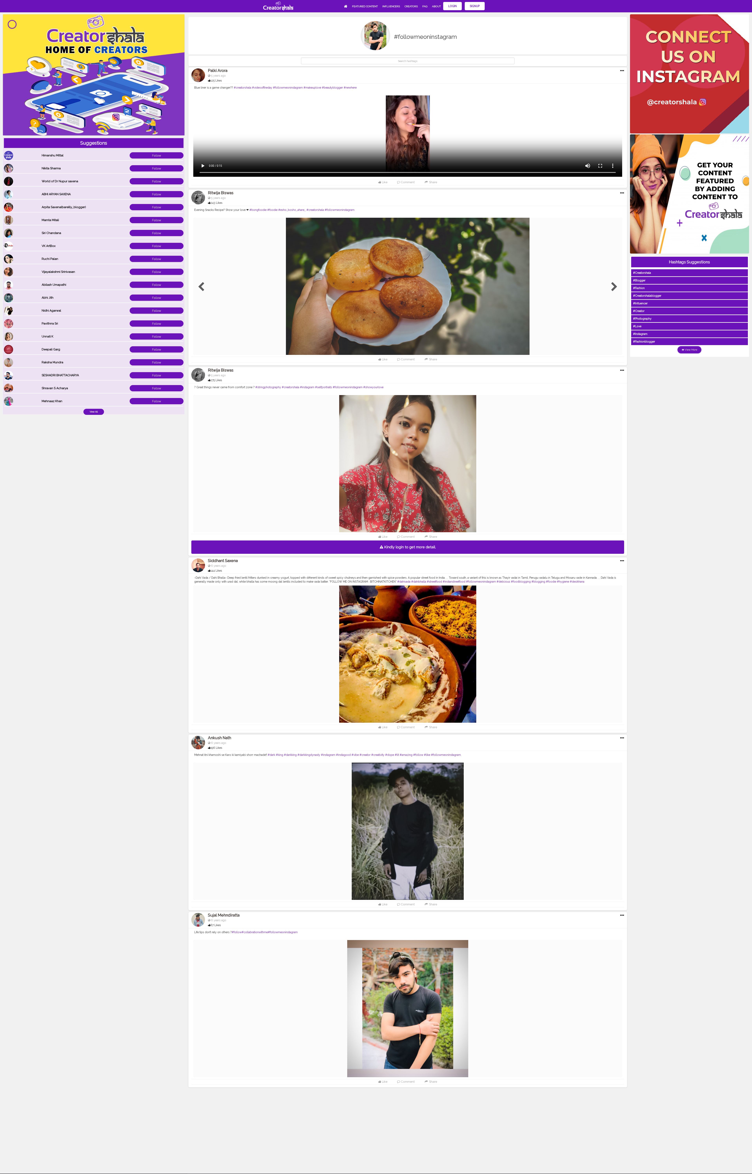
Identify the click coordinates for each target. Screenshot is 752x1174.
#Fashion (639, 288)
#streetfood (434, 581)
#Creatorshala (642, 272)
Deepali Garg (51, 349)
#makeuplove (312, 87)
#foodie (272, 209)
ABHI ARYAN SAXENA (56, 194)
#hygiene (563, 581)
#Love (637, 326)
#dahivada (403, 581)
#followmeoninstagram (288, 87)
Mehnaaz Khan (52, 401)
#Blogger (639, 280)
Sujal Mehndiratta (224, 915)
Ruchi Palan (50, 259)
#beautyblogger (332, 87)
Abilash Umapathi (54, 284)
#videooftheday (262, 87)
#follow (418, 754)
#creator (365, 754)
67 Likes (216, 925)
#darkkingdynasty (308, 754)
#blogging (538, 581)
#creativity (377, 754)
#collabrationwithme (255, 932)
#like (427, 754)
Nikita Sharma (51, 168)
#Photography (642, 318)
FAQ (424, 6)
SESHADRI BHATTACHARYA (60, 375)
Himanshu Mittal (52, 155)
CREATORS (411, 6)
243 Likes (216, 202)
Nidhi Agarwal (51, 310)
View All (94, 412)
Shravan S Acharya (55, 388)
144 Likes (216, 570)
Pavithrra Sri (50, 323)
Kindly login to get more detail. (409, 547)
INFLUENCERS (391, 6)
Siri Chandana (51, 233)
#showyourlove (373, 387)
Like (384, 182)
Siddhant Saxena (223, 560)
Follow (156, 155)
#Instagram (640, 333)
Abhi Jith (47, 297)
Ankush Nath (219, 737)
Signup (475, 6)
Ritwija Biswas (220, 192)
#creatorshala (242, 87)
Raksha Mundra (52, 362)
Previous (201, 287)
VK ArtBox (49, 246)
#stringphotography (268, 387)
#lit (397, 754)
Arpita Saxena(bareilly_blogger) (64, 207)
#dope (389, 754)
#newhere (350, 87)
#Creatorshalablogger (647, 295)
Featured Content (365, 6)
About (436, 6)
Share (432, 182)
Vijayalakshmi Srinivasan (58, 272)
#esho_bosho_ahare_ (292, 209)
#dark (271, 754)
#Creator (638, 311)
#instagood (343, 754)
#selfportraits (323, 387)
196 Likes (216, 747)
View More (690, 349)
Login (452, 6)
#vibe (355, 754)
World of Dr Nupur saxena (60, 181)
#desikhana (577, 581)
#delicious (503, 581)
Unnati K (47, 336)
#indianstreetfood (454, 581)
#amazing (406, 754)
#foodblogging (521, 581)
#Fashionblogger (644, 341)
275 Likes (216, 380)
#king (279, 754)
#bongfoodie (258, 209)
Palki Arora (217, 70)
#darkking (290, 754)
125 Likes (216, 80)
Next (614, 287)
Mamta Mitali (50, 220)
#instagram (307, 387)
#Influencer (640, 303)
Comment (407, 182)
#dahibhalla (418, 581)
